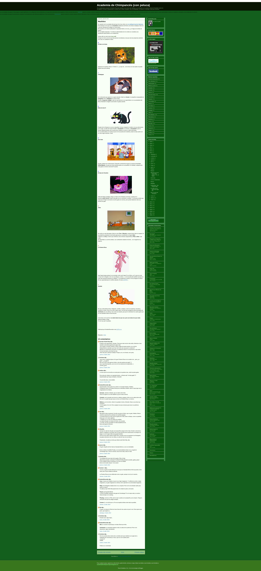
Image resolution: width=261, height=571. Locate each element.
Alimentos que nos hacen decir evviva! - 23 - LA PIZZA (155, 174)
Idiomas (150, 103)
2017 (151, 147)
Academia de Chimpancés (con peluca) (123, 5)
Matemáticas (151, 116)
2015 (151, 150)
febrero (152, 197)
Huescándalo (151, 101)
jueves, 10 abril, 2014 (105, 354)
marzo (152, 195)
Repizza (152, 170)
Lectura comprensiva (155, 179)
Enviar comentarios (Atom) (124, 556)
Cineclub (150, 88)
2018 (151, 145)
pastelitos (125, 280)
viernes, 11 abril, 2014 (105, 476)
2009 (151, 209)
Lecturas (150, 108)
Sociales (150, 132)
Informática (150, 105)
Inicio (122, 552)
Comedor (150, 90)
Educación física (151, 94)
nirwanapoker (58, 14)
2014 (151, 152)
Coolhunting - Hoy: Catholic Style (155, 186)
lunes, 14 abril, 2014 (104, 519)
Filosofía (150, 99)
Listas (104, 335)
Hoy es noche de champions (154, 193)
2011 (151, 205)
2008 (151, 211)
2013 (151, 202)
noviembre (153, 156)
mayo (152, 165)
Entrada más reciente (104, 552)
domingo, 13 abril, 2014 (105, 512)
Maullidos (153, 183)
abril (152, 167)
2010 (151, 207)
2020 (151, 141)
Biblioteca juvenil (151, 85)
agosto (152, 159)
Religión (150, 130)
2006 (151, 214)
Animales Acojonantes (153, 79)
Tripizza (152, 168)
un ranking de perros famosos (135, 24)
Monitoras (150, 119)
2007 (151, 213)
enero (152, 199)
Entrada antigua (139, 552)
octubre (152, 158)
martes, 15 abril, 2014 (105, 542)
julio (152, 161)
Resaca (152, 181)
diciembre (153, 154)
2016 (151, 149)
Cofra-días (153, 177)
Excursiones (151, 96)
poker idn (80, 12)
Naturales (150, 123)
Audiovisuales (151, 83)
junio (152, 163)
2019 (151, 143)
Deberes (150, 92)
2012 (151, 203)
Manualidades (151, 114)
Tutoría (149, 134)
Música (149, 121)
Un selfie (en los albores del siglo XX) (155, 189)
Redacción (150, 128)
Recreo (149, 125)
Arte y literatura (151, 81)
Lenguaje (150, 110)
